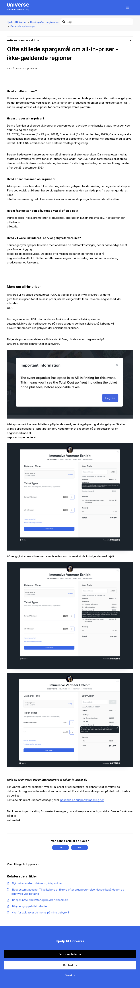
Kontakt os (70, 965)
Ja (60, 847)
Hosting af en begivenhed (44, 22)
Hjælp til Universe (16, 22)
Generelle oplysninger (22, 26)
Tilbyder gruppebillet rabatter (29, 906)
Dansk (69, 975)
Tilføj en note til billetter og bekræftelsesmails (40, 900)
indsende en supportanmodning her (82, 800)
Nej (79, 847)
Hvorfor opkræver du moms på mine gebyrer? (40, 912)
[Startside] (18, 7)
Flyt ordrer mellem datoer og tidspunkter (36, 883)
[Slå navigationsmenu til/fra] (127, 7)
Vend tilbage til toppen (21, 864)
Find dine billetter (70, 954)
